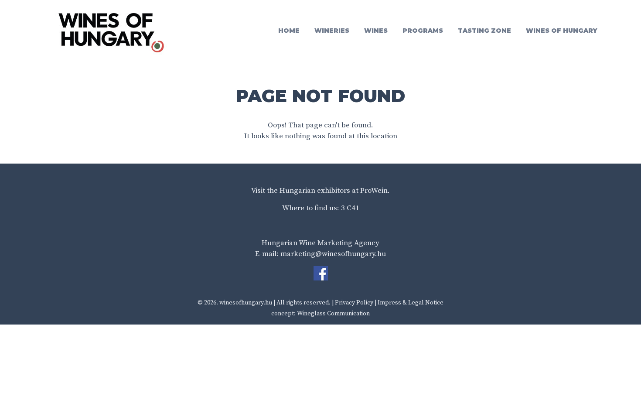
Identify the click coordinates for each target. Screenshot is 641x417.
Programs (422, 30)
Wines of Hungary (561, 30)
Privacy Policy (354, 303)
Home (289, 30)
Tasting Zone (484, 30)
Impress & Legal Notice (410, 303)
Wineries (331, 30)
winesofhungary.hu (245, 303)
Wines (376, 30)
